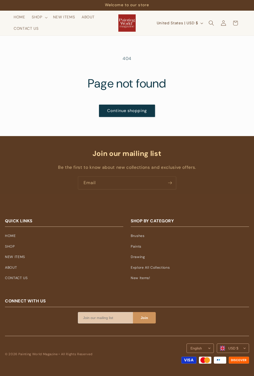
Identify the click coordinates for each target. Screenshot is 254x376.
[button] (39, 17)
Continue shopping (127, 110)
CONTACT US (16, 278)
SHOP (10, 246)
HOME (10, 235)
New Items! (140, 278)
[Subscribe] (170, 182)
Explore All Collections (150, 267)
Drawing (138, 257)
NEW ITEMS (15, 257)
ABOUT (11, 267)
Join (144, 318)
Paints (136, 246)
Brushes (138, 235)
